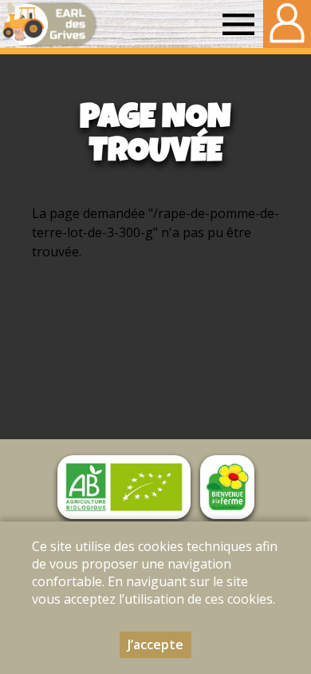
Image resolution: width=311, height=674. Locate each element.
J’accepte (155, 644)
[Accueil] (48, 24)
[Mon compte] (287, 24)
